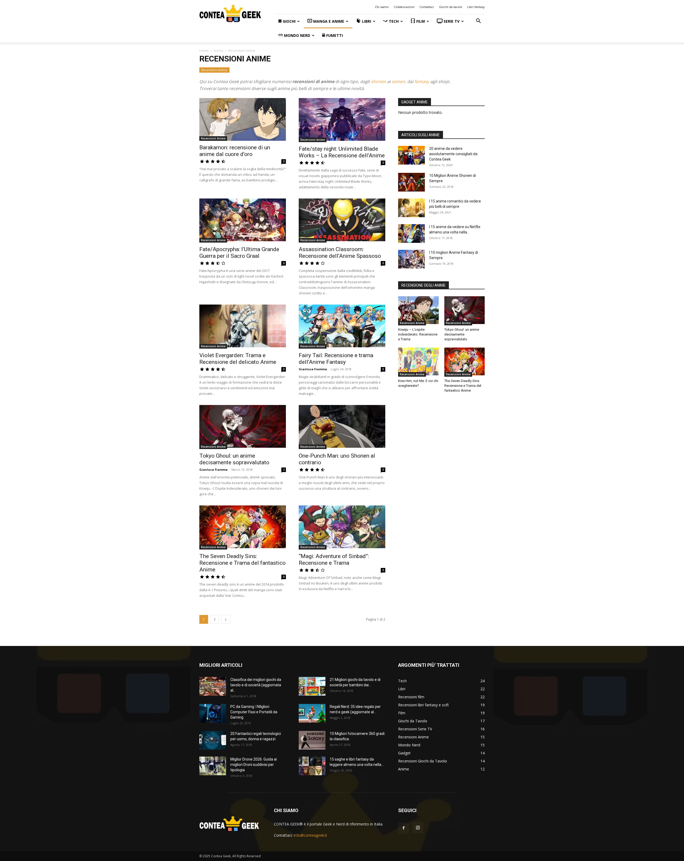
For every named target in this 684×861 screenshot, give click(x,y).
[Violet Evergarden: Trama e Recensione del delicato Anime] (242, 327)
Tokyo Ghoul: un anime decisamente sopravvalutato (234, 459)
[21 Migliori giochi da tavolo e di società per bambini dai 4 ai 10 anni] (312, 687)
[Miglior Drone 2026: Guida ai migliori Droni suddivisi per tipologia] (212, 767)
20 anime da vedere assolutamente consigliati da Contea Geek (453, 153)
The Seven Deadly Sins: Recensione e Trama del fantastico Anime (242, 563)
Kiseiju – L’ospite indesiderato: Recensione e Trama (417, 334)
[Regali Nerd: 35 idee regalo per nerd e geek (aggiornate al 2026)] (312, 714)
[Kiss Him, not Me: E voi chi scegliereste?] (418, 362)
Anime (218, 50)
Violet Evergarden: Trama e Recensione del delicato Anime (237, 358)
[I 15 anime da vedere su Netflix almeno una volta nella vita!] (411, 234)
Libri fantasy (476, 7)
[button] (478, 21)
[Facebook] (403, 828)
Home (204, 50)
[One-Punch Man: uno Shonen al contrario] (342, 427)
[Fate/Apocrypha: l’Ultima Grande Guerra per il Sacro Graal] (242, 220)
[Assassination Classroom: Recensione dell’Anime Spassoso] (342, 220)
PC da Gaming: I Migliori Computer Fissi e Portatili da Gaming (253, 711)
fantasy (421, 81)
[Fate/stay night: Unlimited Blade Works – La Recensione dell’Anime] (342, 120)
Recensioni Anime (214, 70)
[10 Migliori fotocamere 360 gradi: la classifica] (312, 741)
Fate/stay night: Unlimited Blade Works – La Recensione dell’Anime (342, 152)
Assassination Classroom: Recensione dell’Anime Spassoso (340, 252)
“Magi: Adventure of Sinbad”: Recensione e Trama (334, 559)
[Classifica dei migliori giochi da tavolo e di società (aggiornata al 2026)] (212, 687)
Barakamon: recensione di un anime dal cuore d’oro (234, 150)
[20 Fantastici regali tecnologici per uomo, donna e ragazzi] (212, 741)
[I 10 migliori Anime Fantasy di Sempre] (411, 259)
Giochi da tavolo (450, 7)
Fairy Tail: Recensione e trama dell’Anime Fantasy (336, 358)
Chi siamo (382, 7)
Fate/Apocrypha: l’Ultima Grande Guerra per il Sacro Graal (239, 252)
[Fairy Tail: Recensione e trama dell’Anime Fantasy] (342, 327)
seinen (398, 81)
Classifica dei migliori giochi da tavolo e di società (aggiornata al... (255, 684)
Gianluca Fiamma (313, 369)
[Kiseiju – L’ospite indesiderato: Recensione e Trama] (418, 310)
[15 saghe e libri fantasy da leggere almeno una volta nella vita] (312, 767)
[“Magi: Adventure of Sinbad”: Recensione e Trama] (342, 527)
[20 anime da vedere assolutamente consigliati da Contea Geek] (411, 156)
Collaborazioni (404, 7)
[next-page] (225, 619)
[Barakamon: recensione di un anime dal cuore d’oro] (242, 119)
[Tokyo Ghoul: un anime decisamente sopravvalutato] (242, 427)
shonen (378, 81)
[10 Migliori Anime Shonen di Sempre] (411, 183)
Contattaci (426, 7)
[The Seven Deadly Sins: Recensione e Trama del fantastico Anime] (242, 527)
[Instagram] (418, 828)
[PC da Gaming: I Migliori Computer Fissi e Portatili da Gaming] (212, 714)
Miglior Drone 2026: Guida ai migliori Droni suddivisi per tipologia (253, 764)
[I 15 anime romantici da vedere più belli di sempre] (411, 208)
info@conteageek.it (310, 835)
